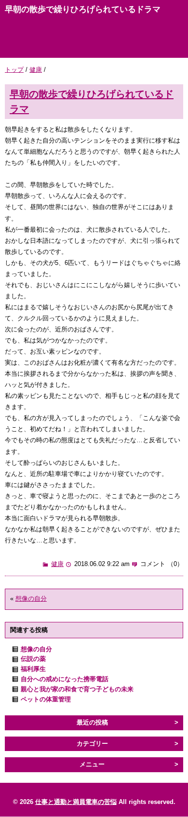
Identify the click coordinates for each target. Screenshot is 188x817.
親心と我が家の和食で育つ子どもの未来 (77, 689)
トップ (14, 69)
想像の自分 (31, 598)
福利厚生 (33, 668)
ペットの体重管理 (46, 699)
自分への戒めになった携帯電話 (64, 679)
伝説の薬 (33, 658)
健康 (35, 69)
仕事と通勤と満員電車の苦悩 (76, 801)
